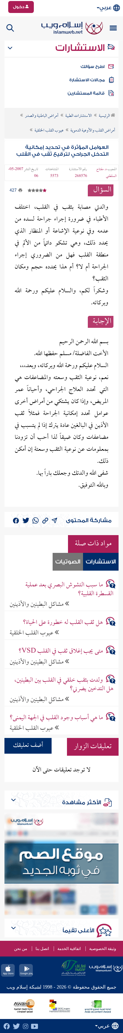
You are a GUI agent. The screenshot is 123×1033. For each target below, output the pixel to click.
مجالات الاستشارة (87, 80)
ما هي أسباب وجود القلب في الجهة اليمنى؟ (56, 718)
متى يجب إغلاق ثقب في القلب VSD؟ (60, 651)
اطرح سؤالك (93, 66)
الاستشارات (81, 47)
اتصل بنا (42, 948)
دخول (19, 6)
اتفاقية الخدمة (69, 948)
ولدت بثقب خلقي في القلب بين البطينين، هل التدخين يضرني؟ (63, 685)
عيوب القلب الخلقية (32, 633)
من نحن (20, 948)
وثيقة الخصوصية (102, 948)
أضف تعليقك (28, 745)
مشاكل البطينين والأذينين (37, 604)
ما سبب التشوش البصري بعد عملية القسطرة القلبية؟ (69, 589)
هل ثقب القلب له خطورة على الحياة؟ (63, 622)
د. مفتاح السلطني (106, 173)
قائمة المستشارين (86, 93)
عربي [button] (105, 8)
